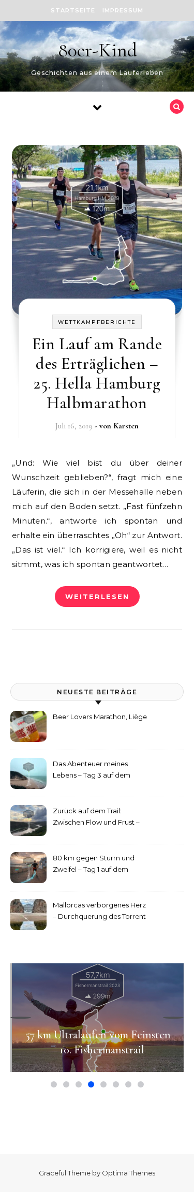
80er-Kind (97, 50)
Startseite (73, 10)
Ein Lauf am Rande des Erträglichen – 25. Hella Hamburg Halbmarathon (97, 373)
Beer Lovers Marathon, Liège (100, 716)
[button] (20, 1018)
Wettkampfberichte (97, 322)
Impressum (122, 10)
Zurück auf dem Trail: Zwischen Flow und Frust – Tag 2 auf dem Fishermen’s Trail (96, 818)
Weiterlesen (97, 596)
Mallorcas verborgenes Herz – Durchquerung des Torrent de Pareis (99, 912)
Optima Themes (128, 1173)
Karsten (126, 425)
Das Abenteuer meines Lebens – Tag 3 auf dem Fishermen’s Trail (91, 770)
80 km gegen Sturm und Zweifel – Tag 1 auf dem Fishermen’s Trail (94, 865)
